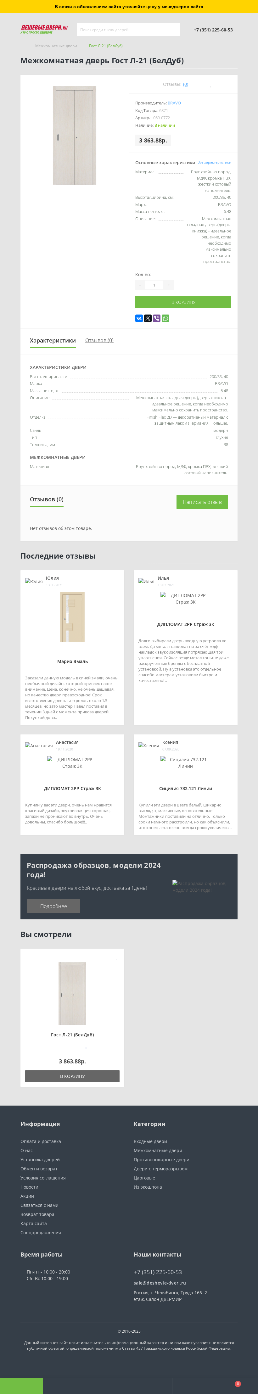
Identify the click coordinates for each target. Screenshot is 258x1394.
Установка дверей (40, 1160)
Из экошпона (148, 1187)
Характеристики (53, 340)
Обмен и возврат (39, 1169)
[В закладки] (117, 957)
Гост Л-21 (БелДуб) (72, 1035)
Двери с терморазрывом (161, 1169)
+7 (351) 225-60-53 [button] (158, 1272)
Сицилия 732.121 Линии (185, 788)
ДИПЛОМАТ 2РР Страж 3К (185, 624)
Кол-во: (143, 274)
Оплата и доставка (40, 1141)
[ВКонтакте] (139, 318)
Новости (29, 1187)
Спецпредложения (40, 1232)
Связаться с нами (39, 1205)
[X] (148, 318)
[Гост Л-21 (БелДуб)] (72, 993)
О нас (26, 1150)
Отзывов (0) (99, 340)
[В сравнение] (117, 966)
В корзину (183, 302)
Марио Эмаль (72, 661)
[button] (107, 1386)
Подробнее (53, 906)
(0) (185, 84)
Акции (27, 1196)
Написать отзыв (202, 502)
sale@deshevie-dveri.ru (160, 1283)
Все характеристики (214, 162)
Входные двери (150, 1141)
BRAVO (174, 103)
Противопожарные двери (161, 1160)
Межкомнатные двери (56, 45)
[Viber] (156, 318)
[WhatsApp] (165, 318)
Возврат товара (37, 1214)
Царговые (144, 1178)
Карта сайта (33, 1223)
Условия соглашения (43, 1178)
